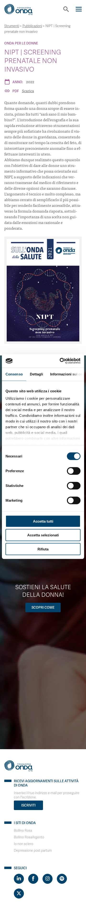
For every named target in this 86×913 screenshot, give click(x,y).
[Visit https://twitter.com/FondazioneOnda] (19, 893)
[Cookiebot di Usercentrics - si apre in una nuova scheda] (61, 361)
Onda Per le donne (21, 43)
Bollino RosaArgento (29, 837)
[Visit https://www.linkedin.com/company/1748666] (19, 879)
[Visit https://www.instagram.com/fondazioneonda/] (47, 879)
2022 (30, 81)
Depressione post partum (33, 851)
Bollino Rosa (23, 831)
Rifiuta (43, 549)
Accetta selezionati (43, 535)
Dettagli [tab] (36, 374)
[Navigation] (79, 9)
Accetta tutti (43, 521)
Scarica (28, 90)
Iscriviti (28, 805)
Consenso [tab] (14, 374)
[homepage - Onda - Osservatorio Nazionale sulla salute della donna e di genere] (22, 11)
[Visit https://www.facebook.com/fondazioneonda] (33, 879)
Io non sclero (23, 844)
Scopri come (43, 607)
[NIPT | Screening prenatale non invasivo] (43, 290)
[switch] (74, 471)
